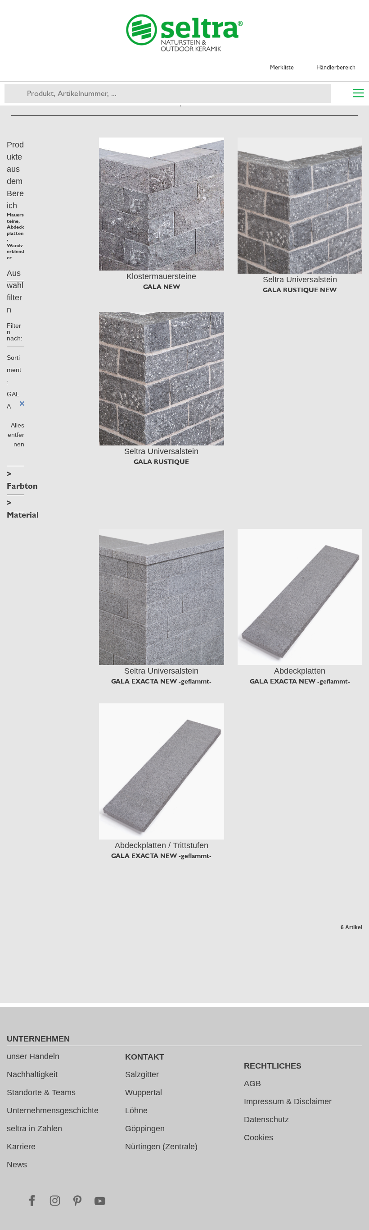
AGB (252, 1083)
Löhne (136, 1110)
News (17, 1164)
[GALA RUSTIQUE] (161, 378)
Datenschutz (266, 1119)
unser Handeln (33, 1056)
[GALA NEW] (161, 204)
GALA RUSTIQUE (161, 461)
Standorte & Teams (41, 1092)
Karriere (21, 1146)
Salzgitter (142, 1074)
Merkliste (282, 67)
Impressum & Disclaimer (288, 1101)
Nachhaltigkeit (32, 1074)
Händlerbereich (336, 67)
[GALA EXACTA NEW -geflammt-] (161, 597)
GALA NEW (161, 286)
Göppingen (145, 1128)
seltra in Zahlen (34, 1128)
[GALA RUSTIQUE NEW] (300, 206)
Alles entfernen (16, 435)
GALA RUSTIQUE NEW (300, 290)
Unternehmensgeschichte (53, 1110)
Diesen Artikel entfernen (22, 403)
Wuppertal (143, 1092)
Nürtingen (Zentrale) (161, 1146)
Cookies (258, 1137)
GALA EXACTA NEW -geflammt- (161, 681)
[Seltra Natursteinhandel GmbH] (184, 33)
